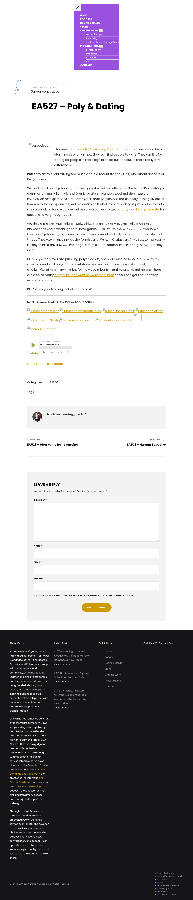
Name (38, 546)
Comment (40, 500)
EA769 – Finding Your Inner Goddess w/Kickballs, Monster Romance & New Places (72, 656)
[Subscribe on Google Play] (80, 311)
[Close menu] (77, 7)
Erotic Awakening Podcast (100, 149)
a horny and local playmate (138, 209)
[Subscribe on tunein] (119, 311)
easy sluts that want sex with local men (84, 275)
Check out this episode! (45, 364)
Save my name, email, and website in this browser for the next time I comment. (87, 595)
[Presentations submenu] (101, 46)
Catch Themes (61, 883)
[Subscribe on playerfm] (114, 320)
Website (39, 578)
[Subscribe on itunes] (43, 311)
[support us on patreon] (41, 329)
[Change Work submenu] (100, 30)
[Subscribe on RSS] (149, 311)
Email (38, 562)
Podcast (53, 381)
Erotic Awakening (52, 82)
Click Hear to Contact (155, 643)
